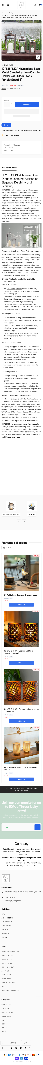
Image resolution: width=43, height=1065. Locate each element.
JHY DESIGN (7, 65)
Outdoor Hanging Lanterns (31, 349)
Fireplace (32, 514)
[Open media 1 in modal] (22, 40)
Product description (9, 167)
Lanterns (19, 289)
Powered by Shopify (27, 1061)
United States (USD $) (9, 1043)
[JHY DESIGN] (6, 882)
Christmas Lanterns (33, 399)
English (25, 1043)
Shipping (4, 88)
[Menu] (2, 5)
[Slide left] (4, 40)
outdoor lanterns (13, 203)
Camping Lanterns (12, 429)
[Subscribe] (37, 827)
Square (11, 150)
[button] (21, 111)
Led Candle (11, 289)
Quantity (6, 100)
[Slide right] (39, 40)
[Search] (35, 5)
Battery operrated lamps (11, 514)
